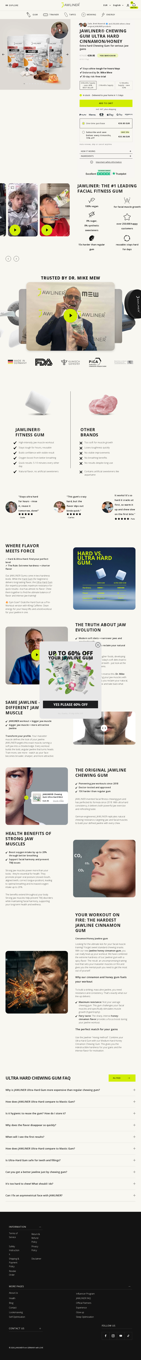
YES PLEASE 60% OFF (70, 704)
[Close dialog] (98, 644)
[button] (70, 671)
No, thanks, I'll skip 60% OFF (70, 713)
